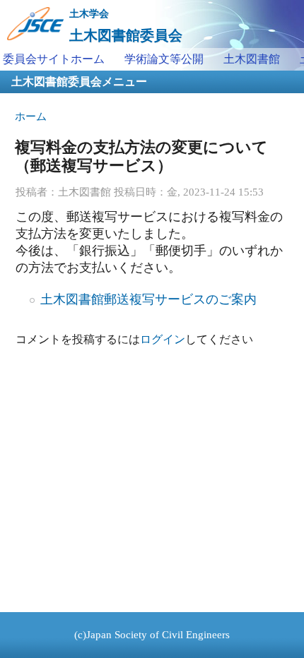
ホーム (31, 116)
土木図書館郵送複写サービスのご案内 (148, 299)
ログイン (162, 339)
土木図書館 (251, 59)
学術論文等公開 (164, 59)
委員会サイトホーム (54, 59)
